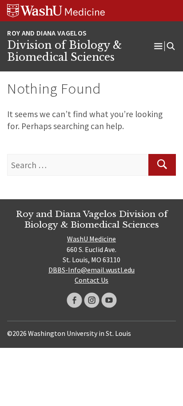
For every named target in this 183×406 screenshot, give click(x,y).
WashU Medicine (91, 238)
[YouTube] (109, 300)
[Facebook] (74, 300)
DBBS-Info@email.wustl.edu (91, 269)
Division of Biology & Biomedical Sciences (64, 51)
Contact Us (91, 280)
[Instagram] (91, 300)
